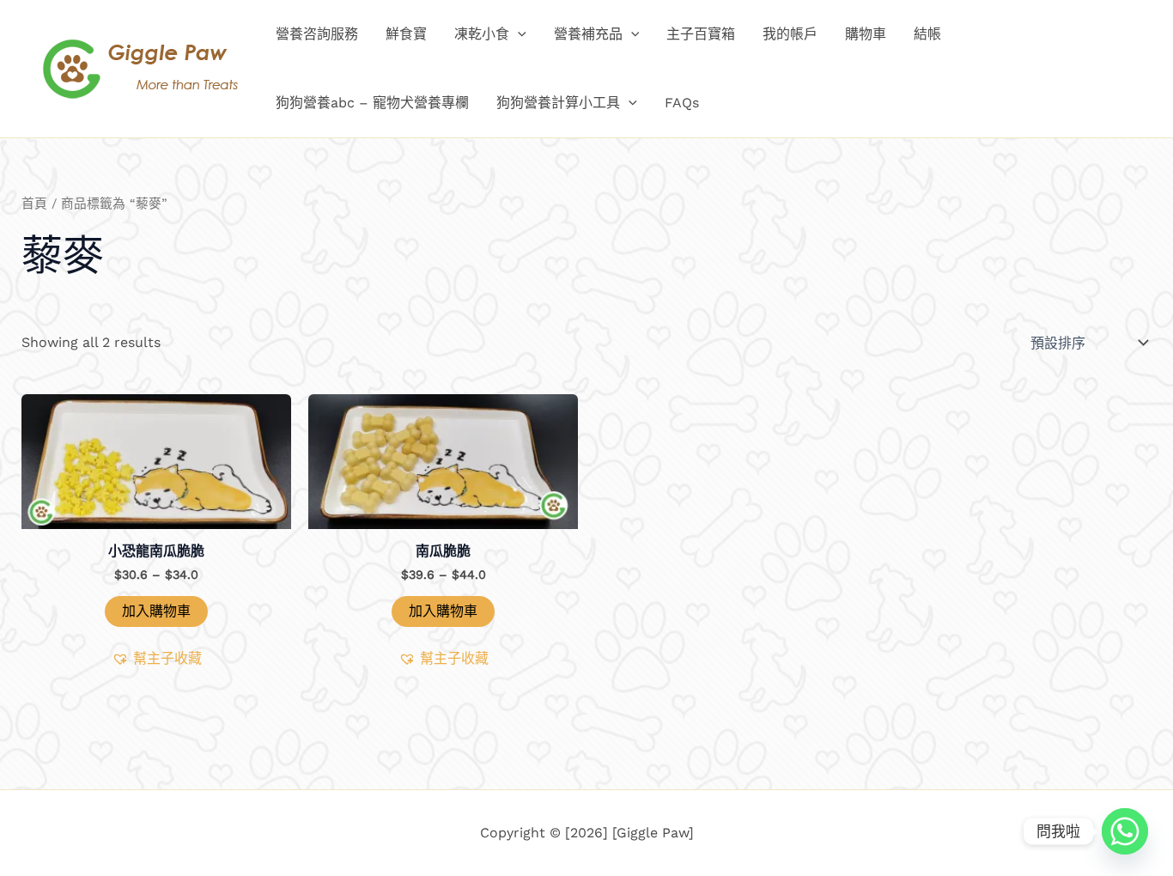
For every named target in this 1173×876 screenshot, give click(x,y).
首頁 (34, 203)
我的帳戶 (790, 34)
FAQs (682, 102)
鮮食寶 (406, 34)
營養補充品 (588, 34)
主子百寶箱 (700, 34)
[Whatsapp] (1125, 831)
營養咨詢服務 (317, 34)
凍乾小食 (481, 34)
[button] (517, 34)
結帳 (927, 34)
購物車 (865, 34)
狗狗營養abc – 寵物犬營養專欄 (372, 102)
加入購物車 (443, 611)
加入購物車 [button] (156, 611)
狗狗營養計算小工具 (558, 102)
